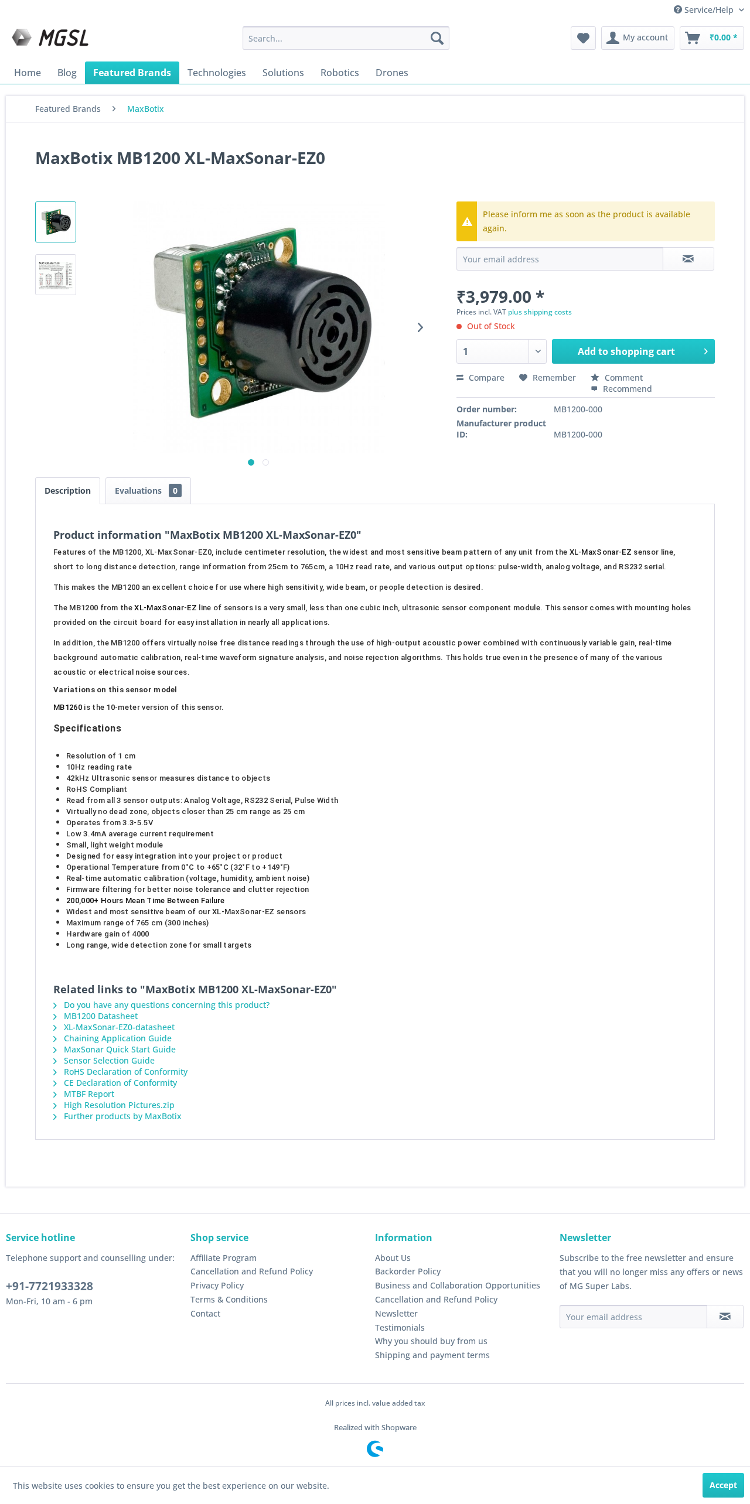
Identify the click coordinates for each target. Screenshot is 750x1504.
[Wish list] (583, 38)
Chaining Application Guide (117, 1038)
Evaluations (146, 490)
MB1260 (67, 707)
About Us (393, 1257)
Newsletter (396, 1313)
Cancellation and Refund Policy (251, 1271)
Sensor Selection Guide (108, 1060)
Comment (622, 377)
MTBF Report (88, 1093)
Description (68, 490)
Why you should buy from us (431, 1340)
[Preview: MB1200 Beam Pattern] (55, 274)
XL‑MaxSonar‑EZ (601, 552)
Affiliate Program (223, 1257)
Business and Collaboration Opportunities (457, 1285)
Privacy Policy (217, 1285)
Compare (485, 377)
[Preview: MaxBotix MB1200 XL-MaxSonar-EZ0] (55, 221)
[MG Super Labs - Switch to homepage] (51, 41)
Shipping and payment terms (432, 1355)
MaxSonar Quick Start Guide (119, 1049)
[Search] (437, 38)
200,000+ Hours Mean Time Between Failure (145, 900)
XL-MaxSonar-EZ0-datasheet (118, 1027)
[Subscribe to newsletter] (725, 1316)
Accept (723, 1485)
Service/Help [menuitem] (709, 9)
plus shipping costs (540, 312)
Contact (205, 1313)
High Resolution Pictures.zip (118, 1104)
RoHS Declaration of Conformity (125, 1071)
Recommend (626, 388)
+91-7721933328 (49, 1286)
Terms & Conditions (229, 1299)
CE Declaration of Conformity (119, 1082)
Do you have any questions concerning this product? (166, 1004)
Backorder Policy (408, 1271)
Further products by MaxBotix (122, 1116)
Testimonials (400, 1327)
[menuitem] (346, 38)
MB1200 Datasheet (100, 1015)
